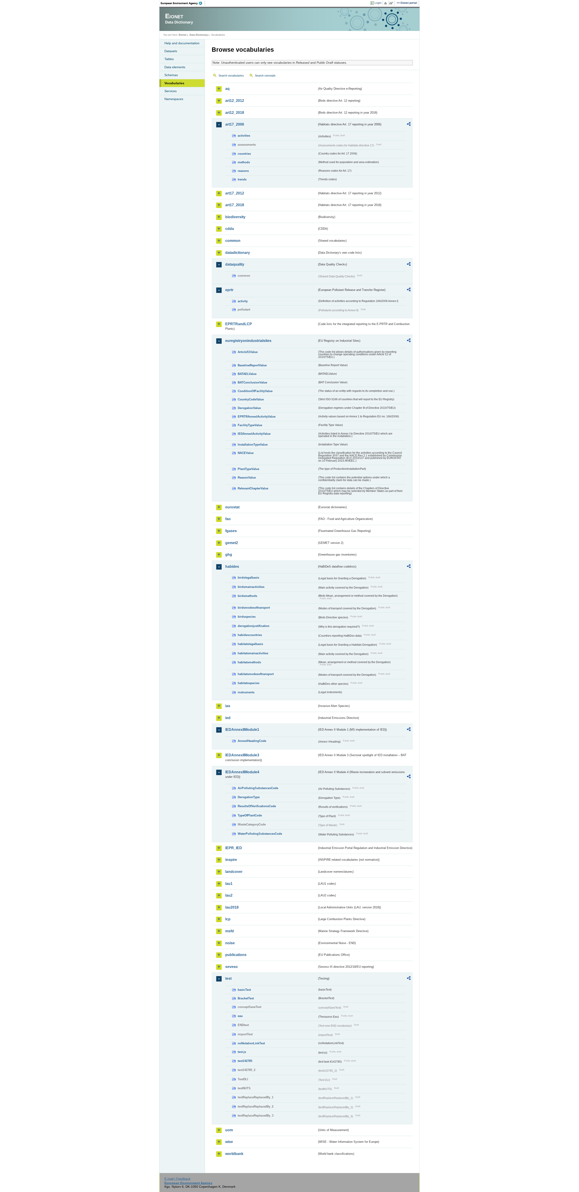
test (228, 978)
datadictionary (237, 253)
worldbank (234, 1154)
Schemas (171, 75)
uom (229, 1130)
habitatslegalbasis (250, 644)
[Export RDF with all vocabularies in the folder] (409, 124)
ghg (228, 554)
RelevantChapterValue (253, 488)
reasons (243, 171)
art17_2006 (234, 124)
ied (227, 718)
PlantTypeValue (248, 469)
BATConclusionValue (252, 382)
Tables (169, 59)
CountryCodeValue (251, 399)
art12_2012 (234, 101)
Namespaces (173, 99)
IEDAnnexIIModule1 (242, 730)
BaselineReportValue (252, 365)
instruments (246, 692)
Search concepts (265, 75)
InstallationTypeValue (253, 444)
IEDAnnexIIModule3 (242, 755)
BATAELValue (247, 374)
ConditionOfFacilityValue (255, 391)
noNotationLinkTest (251, 1043)
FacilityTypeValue (250, 425)
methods (244, 162)
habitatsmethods (249, 662)
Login (378, 3)
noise (230, 943)
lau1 (229, 884)
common (232, 241)
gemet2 (231, 543)
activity (243, 301)
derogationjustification (253, 626)
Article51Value (248, 352)
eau (240, 1016)
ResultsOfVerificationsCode (257, 806)
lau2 (229, 895)
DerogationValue (249, 408)
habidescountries (250, 635)
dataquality (234, 264)
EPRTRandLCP (238, 324)
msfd (229, 931)
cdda (229, 229)
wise (229, 1142)
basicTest (244, 989)
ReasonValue (247, 477)
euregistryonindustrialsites (248, 341)
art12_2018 (234, 113)
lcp (227, 919)
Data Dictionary (199, 34)
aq (227, 89)
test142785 (245, 1061)
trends (242, 179)
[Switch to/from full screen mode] (392, 3)
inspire (231, 860)
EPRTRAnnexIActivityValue (256, 416)
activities (244, 135)
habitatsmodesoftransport (256, 674)
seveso (231, 967)
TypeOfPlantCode (250, 815)
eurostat (232, 507)
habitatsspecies (248, 683)
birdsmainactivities (251, 587)
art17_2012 (234, 193)
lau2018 (232, 907)
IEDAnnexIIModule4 (242, 772)
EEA (183, 3)
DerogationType (249, 797)
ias (227, 706)
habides (232, 566)
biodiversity (235, 217)
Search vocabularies (231, 75)
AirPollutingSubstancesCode (258, 788)
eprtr (229, 290)
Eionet (182, 34)
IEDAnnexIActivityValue (254, 433)
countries (244, 153)
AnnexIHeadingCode (252, 741)
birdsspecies (247, 616)
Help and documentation (181, 43)
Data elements (174, 67)
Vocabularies (174, 83)
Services (170, 91)
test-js (242, 1052)
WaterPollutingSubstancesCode (260, 833)
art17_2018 (234, 205)
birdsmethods (247, 596)
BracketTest (246, 998)
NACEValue (246, 453)
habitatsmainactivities (253, 653)
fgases (231, 531)
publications (236, 955)
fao (228, 519)
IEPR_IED (233, 848)
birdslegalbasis (248, 577)
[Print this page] (386, 3)
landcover (233, 872)
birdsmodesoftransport (254, 607)
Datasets (170, 51)
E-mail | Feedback (177, 1178)
